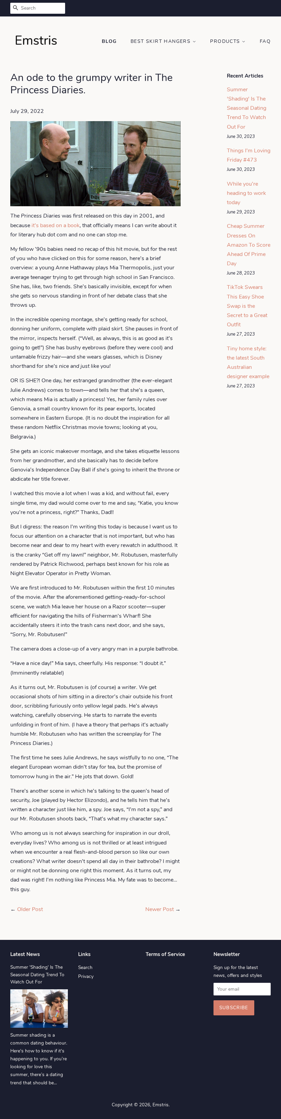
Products (226, 41)
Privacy (86, 976)
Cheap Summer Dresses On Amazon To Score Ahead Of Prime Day (248, 244)
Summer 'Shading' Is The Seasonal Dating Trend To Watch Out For (246, 108)
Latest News (25, 954)
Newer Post (159, 909)
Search (85, 967)
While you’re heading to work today (246, 193)
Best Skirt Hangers (162, 41)
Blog (109, 41)
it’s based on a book (56, 225)
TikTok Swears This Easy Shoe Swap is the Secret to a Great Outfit (247, 305)
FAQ (265, 41)
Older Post (30, 909)
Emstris (160, 1104)
